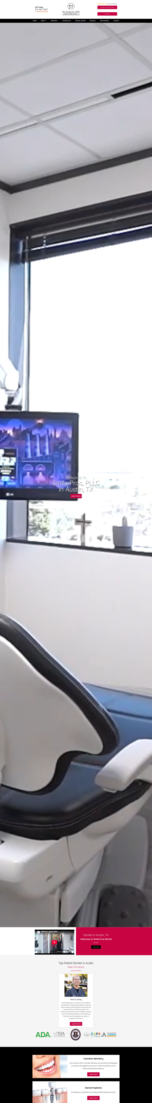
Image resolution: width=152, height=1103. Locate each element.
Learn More (75, 496)
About (43, 20)
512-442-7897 (41, 9)
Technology (66, 20)
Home (34, 20)
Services (54, 20)
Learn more (96, 947)
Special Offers (80, 20)
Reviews (92, 20)
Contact (116, 20)
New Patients (104, 20)
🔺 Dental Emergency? (41, 11)
